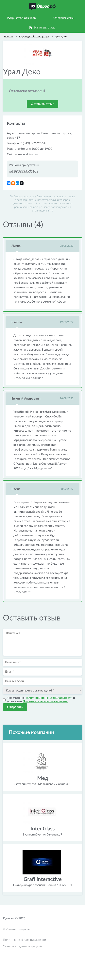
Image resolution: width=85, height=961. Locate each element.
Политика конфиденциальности (24, 939)
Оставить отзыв (42, 103)
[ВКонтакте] (8, 183)
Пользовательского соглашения (45, 701)
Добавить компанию (16, 929)
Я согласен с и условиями (41, 699)
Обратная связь (63, 18)
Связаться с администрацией (22, 946)
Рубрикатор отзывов (21, 18)
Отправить (15, 707)
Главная (8, 36)
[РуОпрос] (42, 6)
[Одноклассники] (13, 183)
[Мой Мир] (17, 183)
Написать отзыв (44, 27)
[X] (22, 183)
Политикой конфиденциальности (48, 697)
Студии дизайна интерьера (34, 36)
